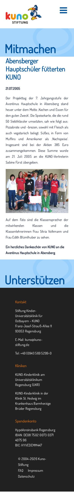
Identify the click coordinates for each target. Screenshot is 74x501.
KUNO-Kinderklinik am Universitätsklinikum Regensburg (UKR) (30, 379)
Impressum (35, 470)
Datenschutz (26, 476)
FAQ (20, 470)
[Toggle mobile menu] (64, 10)
